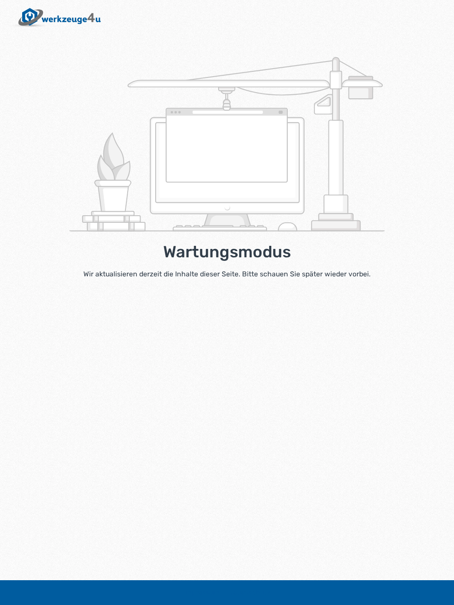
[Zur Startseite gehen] (55, 17)
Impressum (202, 592)
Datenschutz (249, 592)
